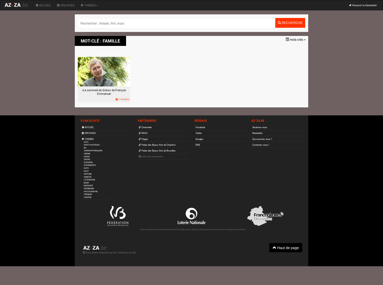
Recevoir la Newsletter (364, 5)
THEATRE (88, 197)
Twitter (198, 133)
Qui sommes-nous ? (262, 139)
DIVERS (87, 159)
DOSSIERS (88, 162)
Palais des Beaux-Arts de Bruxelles (158, 150)
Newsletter (257, 133)
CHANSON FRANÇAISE (93, 150)
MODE (86, 182)
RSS (197, 144)
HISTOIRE (88, 174)
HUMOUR (87, 177)
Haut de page (287, 247)
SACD (144, 133)
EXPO (86, 168)
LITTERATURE (89, 179)
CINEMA (87, 153)
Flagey (144, 139)
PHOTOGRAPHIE (91, 191)
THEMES (89, 5)
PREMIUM (88, 194)
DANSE (87, 156)
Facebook (200, 127)
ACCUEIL (44, 5)
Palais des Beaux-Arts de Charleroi (158, 144)
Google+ (199, 139)
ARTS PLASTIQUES (92, 144)
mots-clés (296, 39)
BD (85, 147)
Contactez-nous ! (260, 144)
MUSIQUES (88, 185)
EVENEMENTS (90, 165)
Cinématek (146, 127)
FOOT (86, 171)
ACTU (86, 142)
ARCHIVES (67, 5)
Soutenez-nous (259, 127)
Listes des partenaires (152, 156)
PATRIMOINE (89, 188)
